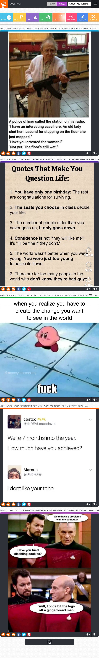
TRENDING (82, 20)
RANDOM (93, 20)
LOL (42, 19)
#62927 (2, 406)
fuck (79, 295)
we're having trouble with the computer (25, 510)
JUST (15, 4)
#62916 (2, 510)
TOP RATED (71, 20)
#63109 (2, 159)
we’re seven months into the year (22, 406)
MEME (3, 19)
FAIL (29, 19)
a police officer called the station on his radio (28, 28)
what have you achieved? (49, 406)
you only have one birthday (19, 159)
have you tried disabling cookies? (59, 510)
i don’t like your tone (70, 406)
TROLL (56, 19)
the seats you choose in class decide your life (53, 159)
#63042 (2, 295)
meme (85, 295)
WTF (16, 19)
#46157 (2, 29)
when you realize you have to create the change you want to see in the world (41, 295)
